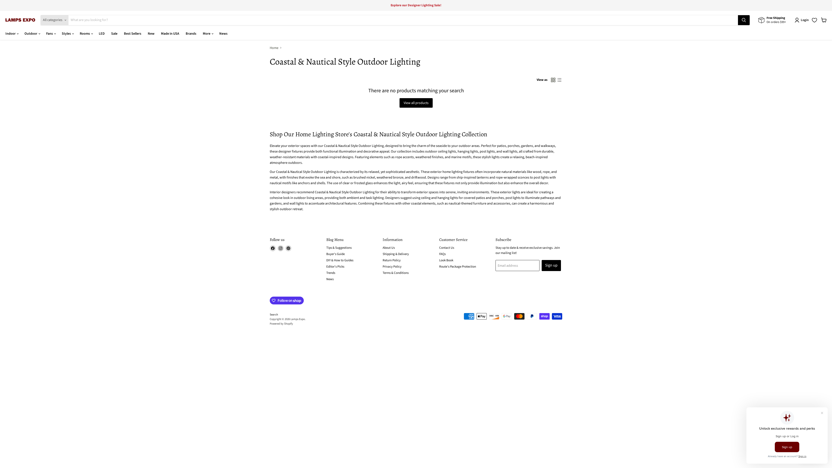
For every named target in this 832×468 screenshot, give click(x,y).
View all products (416, 103)
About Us (389, 247)
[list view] (559, 80)
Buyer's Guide (335, 254)
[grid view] (553, 80)
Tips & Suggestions (339, 247)
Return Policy (392, 260)
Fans (50, 33)
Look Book (446, 260)
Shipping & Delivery (396, 254)
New (151, 33)
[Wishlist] (814, 20)
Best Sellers (132, 33)
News (223, 33)
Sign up (551, 265)
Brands (191, 33)
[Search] (744, 20)
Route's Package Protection (457, 266)
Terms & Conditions (396, 273)
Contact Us (446, 247)
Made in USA (170, 33)
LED (102, 33)
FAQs (442, 254)
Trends (330, 273)
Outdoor (31, 33)
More (207, 33)
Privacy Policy (392, 266)
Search (274, 315)
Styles (67, 33)
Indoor (10, 33)
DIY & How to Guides (339, 260)
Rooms (85, 33)
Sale (114, 33)
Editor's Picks (335, 266)
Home (274, 48)
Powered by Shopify (281, 324)
